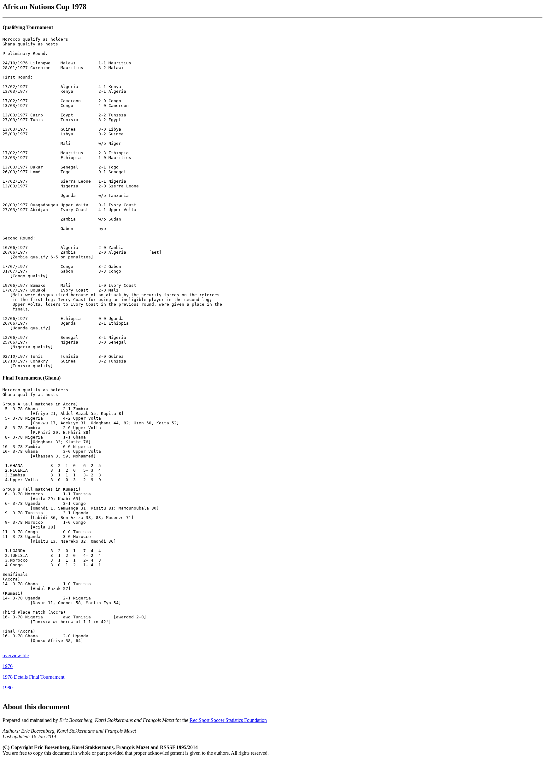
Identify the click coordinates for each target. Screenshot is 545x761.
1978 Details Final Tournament (33, 677)
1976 (8, 666)
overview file (16, 655)
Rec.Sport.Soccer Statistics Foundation (228, 720)
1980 (8, 687)
